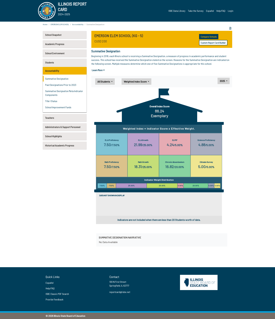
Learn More (97, 70)
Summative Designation (56, 78)
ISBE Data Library (177, 10)
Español (210, 10)
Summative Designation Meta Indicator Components (64, 92)
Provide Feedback (54, 299)
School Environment (54, 53)
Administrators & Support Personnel (62, 126)
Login (230, 10)
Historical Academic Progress (59, 145)
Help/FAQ (220, 10)
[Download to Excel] (230, 28)
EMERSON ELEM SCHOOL (60, 24)
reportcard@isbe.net (119, 291)
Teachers (49, 117)
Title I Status (51, 101)
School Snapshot (53, 34)
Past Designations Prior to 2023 (60, 84)
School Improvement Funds (58, 107)
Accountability (52, 70)
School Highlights (53, 136)
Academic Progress (54, 43)
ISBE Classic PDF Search (57, 293)
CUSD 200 (100, 41)
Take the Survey (196, 10)
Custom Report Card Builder (213, 42)
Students (49, 62)
